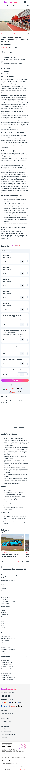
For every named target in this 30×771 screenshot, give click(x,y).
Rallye (2, 616)
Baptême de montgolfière (8, 649)
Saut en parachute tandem (8, 638)
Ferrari (3, 610)
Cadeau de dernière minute (8, 677)
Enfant (3, 627)
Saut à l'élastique (5, 640)
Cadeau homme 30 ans (7, 666)
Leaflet (15, 427)
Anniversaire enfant (19, 5)
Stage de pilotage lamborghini (10, 33)
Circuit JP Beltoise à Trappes (8, 601)
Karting (3, 629)
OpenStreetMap (21, 427)
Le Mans (3, 584)
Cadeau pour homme (6, 664)
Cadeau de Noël (5, 660)
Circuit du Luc (4, 599)
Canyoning (3, 651)
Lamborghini (4, 614)
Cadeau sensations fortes (7, 671)
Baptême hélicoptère (6, 647)
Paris (2, 592)
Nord (2, 590)
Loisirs (3, 5)
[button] (25, 2)
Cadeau (9, 5)
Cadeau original (5, 675)
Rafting (3, 653)
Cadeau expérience (6, 673)
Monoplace (4, 612)
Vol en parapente (5, 642)
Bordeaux (3, 588)
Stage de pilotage (5, 636)
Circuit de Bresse (5, 595)
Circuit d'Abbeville (5, 603)
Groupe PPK (8, 44)
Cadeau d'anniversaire (6, 662)
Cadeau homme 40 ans (7, 668)
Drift (2, 621)
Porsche (3, 619)
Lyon (2, 586)
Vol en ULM (4, 645)
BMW (2, 623)
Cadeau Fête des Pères (7, 679)
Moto (2, 625)
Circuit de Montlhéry (6, 597)
